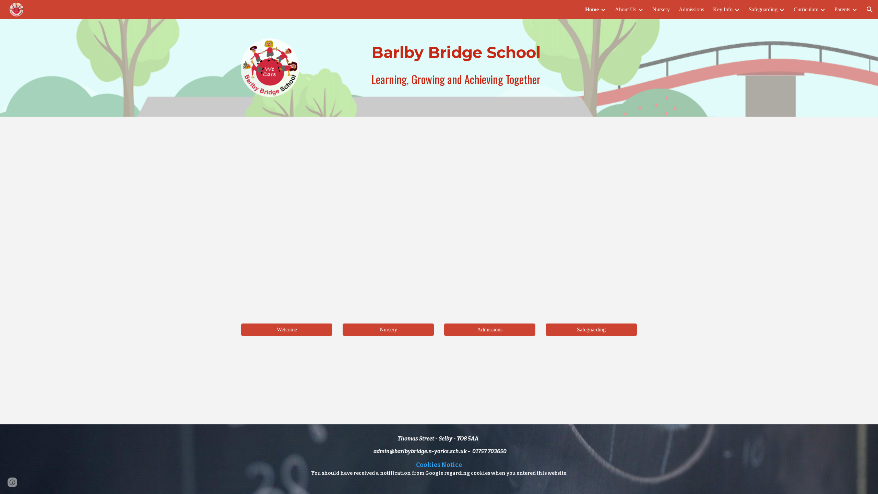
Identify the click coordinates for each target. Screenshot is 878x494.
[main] (456, 52)
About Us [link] (625, 9)
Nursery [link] (661, 9)
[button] (870, 9)
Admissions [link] (691, 9)
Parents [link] (842, 9)
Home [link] (592, 9)
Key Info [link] (723, 9)
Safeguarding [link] (763, 9)
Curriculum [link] (806, 9)
